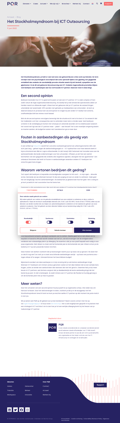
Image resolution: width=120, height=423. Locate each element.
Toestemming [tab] (32, 190)
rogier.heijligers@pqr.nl (32, 304)
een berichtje (56, 304)
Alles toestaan (87, 230)
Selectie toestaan (60, 230)
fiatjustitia (37, 146)
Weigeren (33, 230)
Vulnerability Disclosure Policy (93, 418)
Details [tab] (60, 190)
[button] (97, 4)
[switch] (49, 222)
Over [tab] (88, 190)
